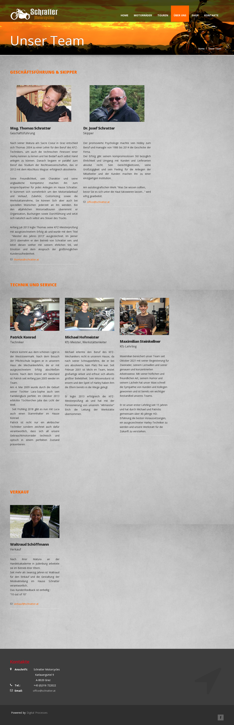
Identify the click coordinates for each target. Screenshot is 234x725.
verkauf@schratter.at (26, 604)
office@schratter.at (98, 202)
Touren (162, 15)
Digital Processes (37, 712)
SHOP (195, 15)
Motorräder (143, 15)
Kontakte (211, 15)
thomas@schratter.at (26, 259)
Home (124, 15)
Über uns (180, 15)
